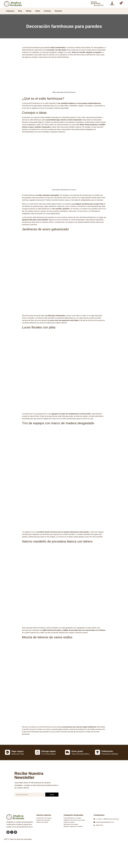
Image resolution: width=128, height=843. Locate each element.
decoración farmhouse (32, 103)
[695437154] (95, 5)
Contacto (47, 11)
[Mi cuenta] (112, 2)
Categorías (10, 11)
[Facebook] (8, 832)
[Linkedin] (15, 832)
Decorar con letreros (29, 727)
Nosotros (58, 11)
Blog (20, 11)
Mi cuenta (112, 4)
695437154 (100, 5)
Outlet (37, 11)
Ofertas (28, 11)
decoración (86, 414)
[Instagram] (11, 832)
